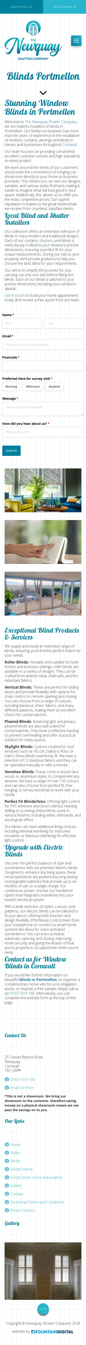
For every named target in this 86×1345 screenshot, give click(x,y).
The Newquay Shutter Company (51, 121)
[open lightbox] (43, 490)
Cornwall (69, 144)
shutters (46, 240)
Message (17, 398)
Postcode (17, 357)
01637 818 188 (22, 993)
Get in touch (15, 295)
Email (14, 336)
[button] (76, 40)
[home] (36, 41)
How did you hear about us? (32, 423)
